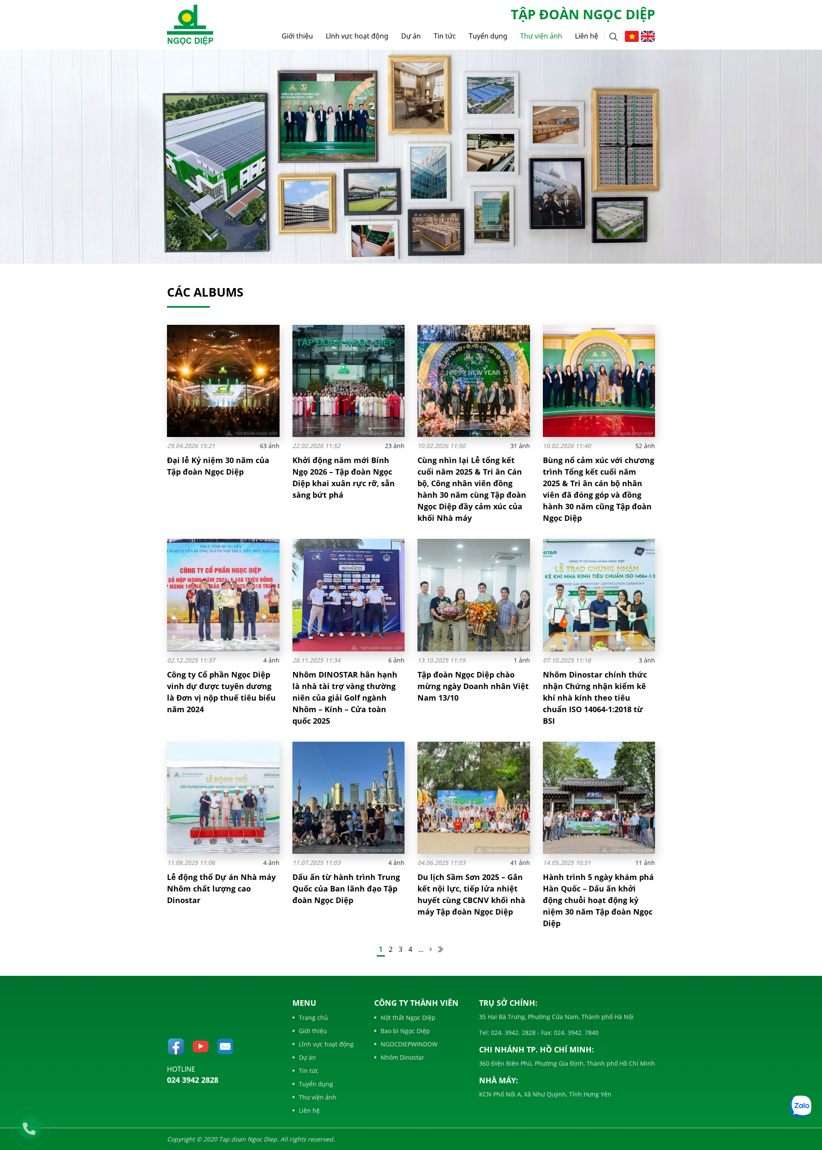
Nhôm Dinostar (402, 1057)
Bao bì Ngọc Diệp (405, 1031)
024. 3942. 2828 (512, 1032)
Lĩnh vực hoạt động (357, 36)
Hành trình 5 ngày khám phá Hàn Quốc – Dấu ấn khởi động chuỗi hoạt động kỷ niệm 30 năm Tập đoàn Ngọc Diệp (598, 900)
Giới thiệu (297, 36)
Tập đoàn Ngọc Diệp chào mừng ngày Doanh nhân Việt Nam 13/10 (473, 686)
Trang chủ (313, 1017)
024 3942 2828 (192, 1080)
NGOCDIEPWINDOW (409, 1044)
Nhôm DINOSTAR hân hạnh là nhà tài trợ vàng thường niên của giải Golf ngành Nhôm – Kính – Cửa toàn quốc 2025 (344, 697)
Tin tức (445, 36)
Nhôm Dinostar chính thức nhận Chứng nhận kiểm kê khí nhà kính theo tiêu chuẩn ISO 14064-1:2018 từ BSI (595, 697)
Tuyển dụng (488, 36)
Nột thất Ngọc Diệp (408, 1017)
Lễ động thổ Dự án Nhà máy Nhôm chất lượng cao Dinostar (221, 888)
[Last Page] (440, 949)
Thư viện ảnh (541, 36)
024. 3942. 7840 (575, 1032)
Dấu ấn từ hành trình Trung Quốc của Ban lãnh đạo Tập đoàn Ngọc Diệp (346, 888)
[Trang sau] (430, 949)
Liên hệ (586, 36)
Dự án (411, 36)
